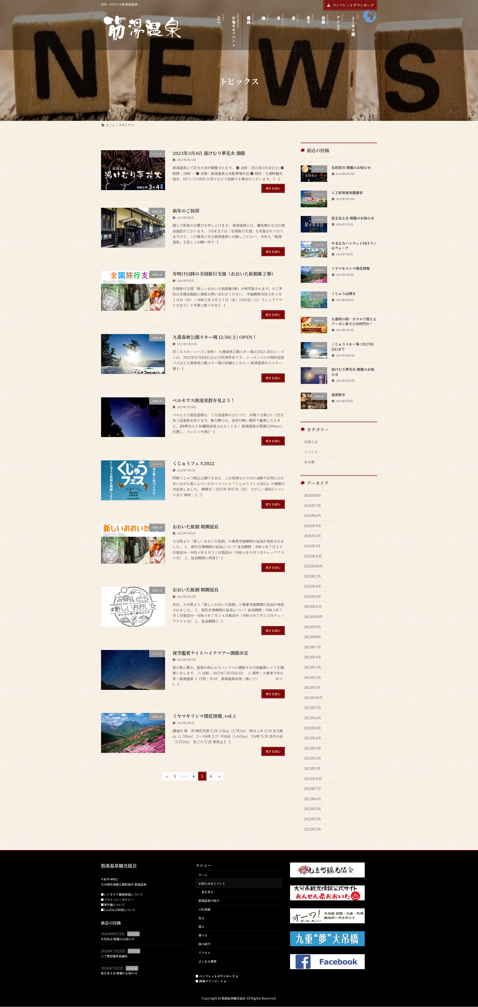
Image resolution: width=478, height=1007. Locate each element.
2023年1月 (312, 768)
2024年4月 (312, 656)
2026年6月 (312, 515)
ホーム (202, 874)
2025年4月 (312, 586)
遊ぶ (201, 927)
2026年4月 (312, 525)
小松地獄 (204, 909)
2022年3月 (312, 818)
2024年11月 (313, 606)
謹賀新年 (338, 394)
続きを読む (273, 188)
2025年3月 (312, 596)
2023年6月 (312, 717)
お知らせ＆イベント (211, 883)
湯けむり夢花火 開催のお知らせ (352, 372)
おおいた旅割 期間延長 (196, 526)
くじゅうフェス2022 (194, 463)
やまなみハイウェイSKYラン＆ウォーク (354, 246)
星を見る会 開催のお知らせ (352, 218)
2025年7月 (312, 576)
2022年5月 (312, 808)
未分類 (309, 461)
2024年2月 (312, 677)
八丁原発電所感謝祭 (347, 192)
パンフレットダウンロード (353, 4)
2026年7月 (312, 505)
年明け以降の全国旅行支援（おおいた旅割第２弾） (224, 273)
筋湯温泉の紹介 (208, 900)
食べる (202, 935)
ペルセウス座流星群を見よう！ (204, 400)
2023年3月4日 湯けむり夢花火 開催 (209, 153)
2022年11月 (313, 778)
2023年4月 (312, 737)
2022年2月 (312, 829)
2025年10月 (313, 566)
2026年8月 (312, 495)
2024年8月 (312, 636)
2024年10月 (313, 616)
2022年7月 (312, 788)
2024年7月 (312, 647)
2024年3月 (312, 667)
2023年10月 (313, 697)
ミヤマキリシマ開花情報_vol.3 (204, 716)
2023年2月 (312, 758)
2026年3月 (312, 535)
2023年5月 (312, 727)
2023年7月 (312, 707)
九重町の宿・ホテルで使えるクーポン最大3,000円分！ (353, 321)
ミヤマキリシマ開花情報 (350, 268)
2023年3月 (312, 748)
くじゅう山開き (343, 293)
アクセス (204, 952)
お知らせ (311, 441)
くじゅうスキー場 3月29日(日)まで (352, 347)
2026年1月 (312, 545)
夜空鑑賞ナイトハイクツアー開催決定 (210, 652)
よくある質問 (207, 961)
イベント (311, 451)
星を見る (207, 892)
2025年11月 (313, 556)
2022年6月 (312, 798)
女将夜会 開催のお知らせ (351, 167)
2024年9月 (312, 626)
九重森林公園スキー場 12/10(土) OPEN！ (215, 337)
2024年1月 (312, 687)
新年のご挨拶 (186, 210)
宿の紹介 (204, 944)
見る (201, 918)
